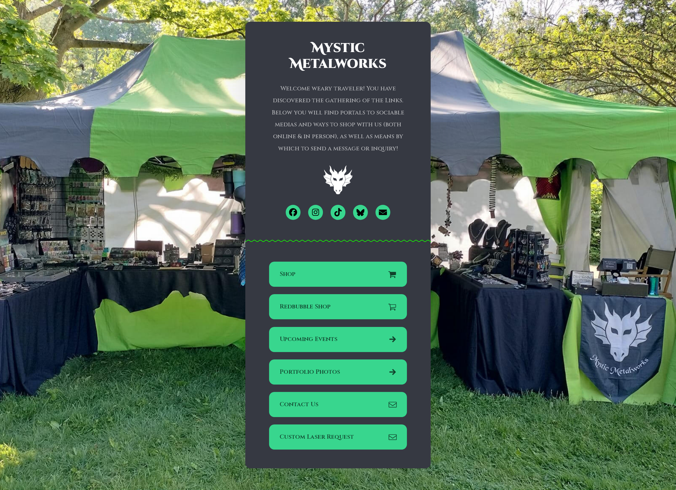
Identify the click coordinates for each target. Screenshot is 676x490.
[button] (293, 212)
